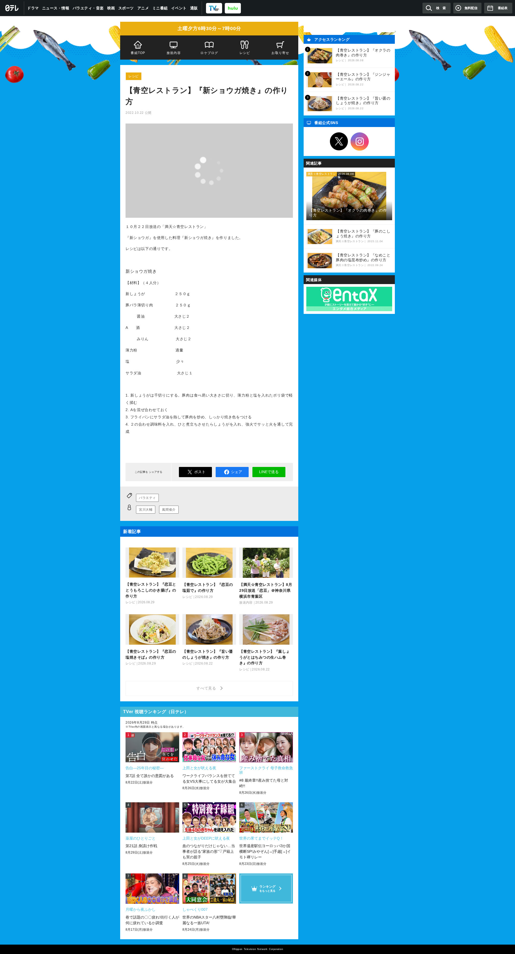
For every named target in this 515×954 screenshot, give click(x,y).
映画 (111, 8)
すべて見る (207, 688)
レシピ (245, 53)
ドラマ (33, 8)
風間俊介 (168, 510)
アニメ (143, 8)
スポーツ (126, 8)
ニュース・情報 (55, 8)
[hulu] (233, 8)
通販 (194, 8)
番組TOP (138, 53)
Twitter (339, 141)
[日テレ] (12, 8)
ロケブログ (209, 53)
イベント (179, 8)
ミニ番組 (160, 8)
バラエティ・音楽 (88, 8)
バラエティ (147, 498)
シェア (236, 472)
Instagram (360, 141)
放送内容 (174, 53)
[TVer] (214, 8)
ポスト (199, 472)
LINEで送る (269, 472)
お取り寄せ (280, 53)
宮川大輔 (145, 510)
